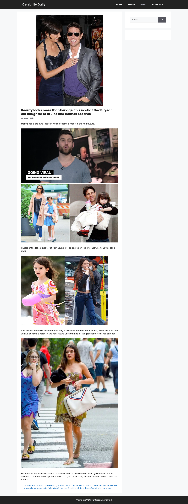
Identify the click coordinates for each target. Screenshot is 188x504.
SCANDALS (157, 4)
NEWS (143, 4)
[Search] (162, 20)
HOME (119, 4)
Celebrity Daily (34, 4)
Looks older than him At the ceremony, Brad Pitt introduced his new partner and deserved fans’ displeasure (70, 485)
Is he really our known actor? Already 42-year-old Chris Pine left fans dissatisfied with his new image (68, 488)
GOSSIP (131, 4)
